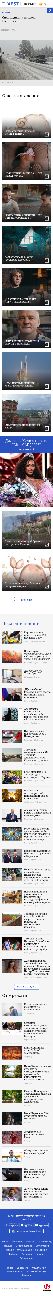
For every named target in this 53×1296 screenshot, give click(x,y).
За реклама (22, 1268)
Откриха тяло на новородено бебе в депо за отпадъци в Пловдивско (35, 1173)
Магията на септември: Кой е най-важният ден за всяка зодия (36, 794)
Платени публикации (36, 1271)
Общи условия (39, 1268)
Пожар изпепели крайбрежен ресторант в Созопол (23, 543)
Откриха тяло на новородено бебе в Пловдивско (35, 733)
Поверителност (14, 1271)
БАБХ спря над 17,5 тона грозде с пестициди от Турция (37, 774)
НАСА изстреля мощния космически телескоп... (19, 384)
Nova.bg (8, 1245)
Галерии (6, 12)
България (28, 662)
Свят (26, 641)
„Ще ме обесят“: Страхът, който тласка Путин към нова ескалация (37, 693)
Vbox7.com (17, 1241)
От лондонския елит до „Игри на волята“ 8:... (23, 174)
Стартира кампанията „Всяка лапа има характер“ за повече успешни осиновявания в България (36, 1029)
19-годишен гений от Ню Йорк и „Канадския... (20, 300)
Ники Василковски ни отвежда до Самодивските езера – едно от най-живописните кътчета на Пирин (37, 1073)
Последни (30, 3)
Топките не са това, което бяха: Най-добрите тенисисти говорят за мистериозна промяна (36, 920)
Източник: (5, 82)
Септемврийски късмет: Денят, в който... (20, 132)
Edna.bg (40, 1254)
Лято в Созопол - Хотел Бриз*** (33, 672)
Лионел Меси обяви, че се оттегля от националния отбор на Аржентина (36, 1192)
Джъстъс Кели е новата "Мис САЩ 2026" (26, 442)
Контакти (26, 1275)
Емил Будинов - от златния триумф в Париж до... (22, 342)
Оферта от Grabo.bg (32, 677)
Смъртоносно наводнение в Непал (22, 426)
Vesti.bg (13, 4)
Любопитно (29, 802)
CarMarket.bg (42, 1245)
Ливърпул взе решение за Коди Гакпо (34, 1134)
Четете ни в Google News (29, 1231)
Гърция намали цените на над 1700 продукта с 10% (35, 635)
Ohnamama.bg (24, 1250)
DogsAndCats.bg (24, 1245)
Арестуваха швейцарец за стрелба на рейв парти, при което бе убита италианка (36, 714)
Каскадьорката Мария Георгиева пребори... (19, 258)
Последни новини (21, 623)
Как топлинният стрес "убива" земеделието (34, 1050)
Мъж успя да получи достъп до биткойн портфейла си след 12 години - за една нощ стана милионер (37, 834)
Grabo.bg (13, 1254)
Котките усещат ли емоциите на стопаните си (35, 1007)
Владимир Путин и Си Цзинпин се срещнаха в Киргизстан (37, 853)
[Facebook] (26, 1279)
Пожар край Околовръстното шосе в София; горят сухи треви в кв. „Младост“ (37, 655)
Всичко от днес (26, 986)
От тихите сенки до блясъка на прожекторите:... (22, 585)
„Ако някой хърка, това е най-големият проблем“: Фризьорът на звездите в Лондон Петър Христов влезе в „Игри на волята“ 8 (37, 967)
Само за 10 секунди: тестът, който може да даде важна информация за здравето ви (37, 1096)
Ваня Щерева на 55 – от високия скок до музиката (36, 1116)
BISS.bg (10, 1250)
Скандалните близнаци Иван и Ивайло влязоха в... (23, 216)
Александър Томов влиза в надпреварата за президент (37, 812)
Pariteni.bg (27, 1254)
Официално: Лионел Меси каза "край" (36, 1152)
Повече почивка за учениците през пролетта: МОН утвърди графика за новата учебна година (37, 897)
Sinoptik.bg (41, 1250)
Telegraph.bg (26, 1258)
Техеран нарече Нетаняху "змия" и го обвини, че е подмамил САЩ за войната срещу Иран (36, 944)
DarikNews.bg (45, 1241)
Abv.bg (5, 1241)
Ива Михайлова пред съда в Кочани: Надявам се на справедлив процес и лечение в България (37, 875)
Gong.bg (30, 1241)
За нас (10, 1268)
